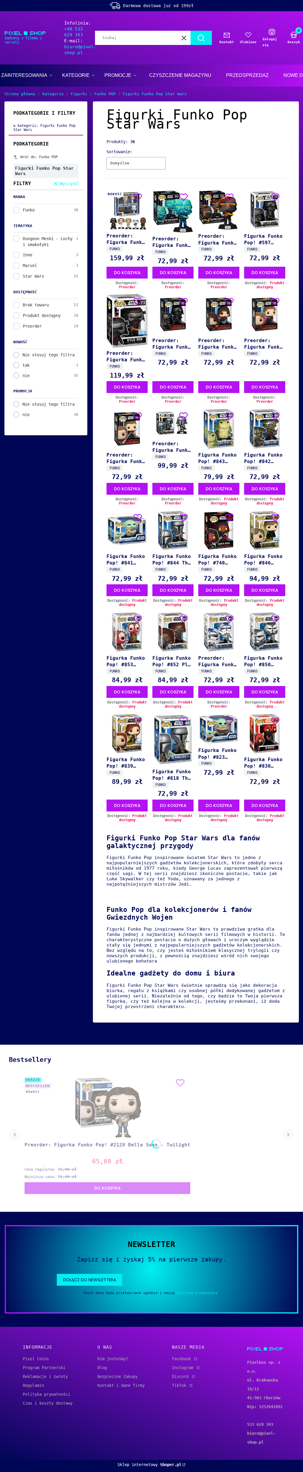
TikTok (180, 1385)
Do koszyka (127, 273)
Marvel (30, 265)
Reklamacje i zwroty (45, 1376)
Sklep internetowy (149, 1464)
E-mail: (80, 46)
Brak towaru (36, 305)
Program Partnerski (44, 1367)
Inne (27, 255)
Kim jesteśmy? (112, 1358)
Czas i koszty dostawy (47, 1403)
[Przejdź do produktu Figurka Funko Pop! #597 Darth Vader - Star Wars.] (264, 210)
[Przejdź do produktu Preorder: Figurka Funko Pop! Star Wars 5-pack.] (127, 210)
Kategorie (53, 94)
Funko (29, 210)
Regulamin (33, 1385)
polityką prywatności (197, 1293)
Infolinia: (77, 29)
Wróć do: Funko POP (39, 157)
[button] (201, 38)
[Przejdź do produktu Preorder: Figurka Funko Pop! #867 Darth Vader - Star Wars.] (173, 314)
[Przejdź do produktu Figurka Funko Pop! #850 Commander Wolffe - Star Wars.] (264, 632)
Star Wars (33, 276)
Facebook (182, 1358)
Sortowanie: (120, 151)
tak (26, 365)
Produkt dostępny (42, 315)
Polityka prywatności (46, 1394)
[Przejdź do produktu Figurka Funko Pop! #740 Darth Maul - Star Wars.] (218, 530)
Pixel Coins (36, 1358)
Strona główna (19, 94)
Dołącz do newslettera (89, 1280)
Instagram (184, 1367)
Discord (181, 1376)
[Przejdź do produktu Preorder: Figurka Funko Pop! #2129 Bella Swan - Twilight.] (107, 1107)
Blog (102, 1367)
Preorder (32, 326)
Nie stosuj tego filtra (48, 354)
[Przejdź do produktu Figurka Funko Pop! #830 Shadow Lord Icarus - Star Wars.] (264, 733)
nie (26, 375)
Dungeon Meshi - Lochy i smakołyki (47, 241)
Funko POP (105, 94)
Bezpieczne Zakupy (117, 1376)
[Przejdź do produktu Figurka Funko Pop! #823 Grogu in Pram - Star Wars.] (218, 729)
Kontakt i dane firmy (121, 1385)
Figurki (79, 94)
